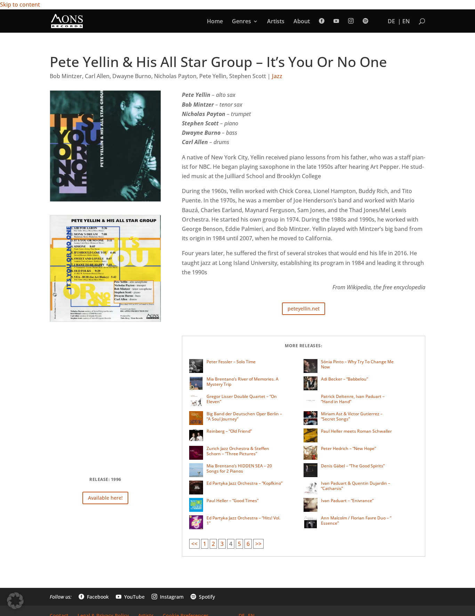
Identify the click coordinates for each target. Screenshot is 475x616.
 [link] (336, 21)
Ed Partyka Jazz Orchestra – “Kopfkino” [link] (244, 483)
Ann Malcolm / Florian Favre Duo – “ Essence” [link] (356, 520)
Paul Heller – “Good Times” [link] (232, 500)
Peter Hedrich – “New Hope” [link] (348, 448)
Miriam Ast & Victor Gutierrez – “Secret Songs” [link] (352, 416)
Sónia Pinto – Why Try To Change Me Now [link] (357, 364)
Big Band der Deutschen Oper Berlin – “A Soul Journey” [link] (244, 416)
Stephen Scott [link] (247, 76)
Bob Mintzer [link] (66, 76)
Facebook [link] (94, 596)
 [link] (365, 21)
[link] (67, 20)
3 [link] (222, 544)
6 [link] (248, 544)
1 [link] (204, 544)
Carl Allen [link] (97, 76)
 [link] (321, 21)
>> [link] (258, 544)
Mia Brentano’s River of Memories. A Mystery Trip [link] (243, 382)
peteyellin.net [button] (304, 308)
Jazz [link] (277, 76)
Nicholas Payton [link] (175, 76)
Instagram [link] (168, 596)
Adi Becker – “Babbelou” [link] (344, 379)
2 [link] (213, 544)
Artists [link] (275, 22)
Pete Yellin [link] (212, 76)
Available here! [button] (105, 497)
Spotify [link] (203, 596)
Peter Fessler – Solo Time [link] (231, 362)
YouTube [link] (130, 596)
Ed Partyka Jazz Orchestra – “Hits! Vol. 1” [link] (243, 520)
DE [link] (391, 22)
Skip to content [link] (20, 4)
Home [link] (215, 22)
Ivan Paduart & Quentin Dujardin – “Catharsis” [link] (355, 486)
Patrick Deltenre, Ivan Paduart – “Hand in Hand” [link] (353, 399)
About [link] (301, 22)
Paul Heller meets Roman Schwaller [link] (356, 431)
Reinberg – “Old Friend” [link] (229, 431)
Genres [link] (241, 22)
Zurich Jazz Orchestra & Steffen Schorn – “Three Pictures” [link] (238, 451)
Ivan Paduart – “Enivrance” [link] (347, 500)
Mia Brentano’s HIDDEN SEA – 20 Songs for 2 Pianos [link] (239, 468)
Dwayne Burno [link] (131, 76)
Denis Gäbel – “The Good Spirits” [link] (353, 466)
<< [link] (194, 544)
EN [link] (406, 22)
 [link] (351, 21)
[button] (15, 600)
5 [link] (239, 544)
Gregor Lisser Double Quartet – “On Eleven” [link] (242, 399)
